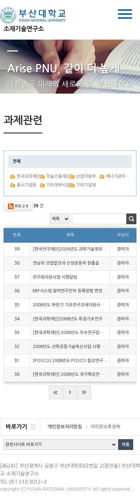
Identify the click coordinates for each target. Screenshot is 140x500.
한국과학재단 (28, 176)
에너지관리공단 (118, 176)
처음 (55, 392)
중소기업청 (26, 185)
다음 (70, 392)
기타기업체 (86, 185)
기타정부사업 (58, 185)
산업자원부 (86, 176)
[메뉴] (125, 15)
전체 (16, 161)
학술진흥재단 (58, 176)
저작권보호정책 (105, 426)
